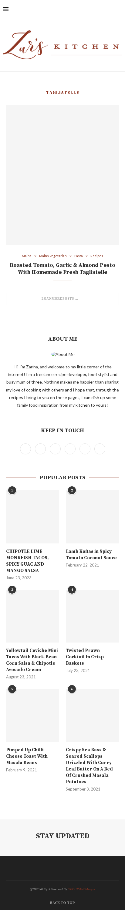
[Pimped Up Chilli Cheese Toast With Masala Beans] (32, 715)
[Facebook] (78, 9)
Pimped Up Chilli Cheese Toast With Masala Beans (27, 756)
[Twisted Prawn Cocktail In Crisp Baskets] (92, 616)
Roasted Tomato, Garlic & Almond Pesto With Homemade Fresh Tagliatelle (62, 269)
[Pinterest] (97, 9)
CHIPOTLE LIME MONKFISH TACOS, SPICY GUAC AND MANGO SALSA (27, 561)
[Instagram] (91, 9)
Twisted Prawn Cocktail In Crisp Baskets (85, 657)
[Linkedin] (104, 9)
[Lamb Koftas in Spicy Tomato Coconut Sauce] (92, 516)
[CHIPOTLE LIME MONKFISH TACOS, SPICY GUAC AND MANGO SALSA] (32, 516)
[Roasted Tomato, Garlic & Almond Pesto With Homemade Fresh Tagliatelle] (62, 175)
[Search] (119, 9)
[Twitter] (84, 9)
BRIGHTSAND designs (81, 889)
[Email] (110, 9)
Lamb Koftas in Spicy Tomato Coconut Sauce (91, 555)
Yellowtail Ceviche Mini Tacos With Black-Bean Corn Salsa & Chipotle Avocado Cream (32, 660)
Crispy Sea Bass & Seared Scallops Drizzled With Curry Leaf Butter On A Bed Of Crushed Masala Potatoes (89, 766)
